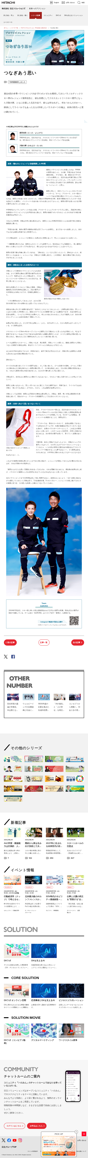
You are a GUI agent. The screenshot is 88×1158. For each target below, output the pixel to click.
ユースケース (7, 22)
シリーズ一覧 (14, 28)
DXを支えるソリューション (73, 15)
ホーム (6, 28)
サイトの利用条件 (33, 1151)
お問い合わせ (81, 1140)
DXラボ (58, 15)
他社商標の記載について (79, 1151)
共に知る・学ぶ (8, 15)
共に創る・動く (22, 15)
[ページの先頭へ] (84, 1134)
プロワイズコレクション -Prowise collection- (34, 28)
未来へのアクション (37, 8)
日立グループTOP (9, 1147)
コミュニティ (48, 15)
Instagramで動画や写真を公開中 (51, 622)
